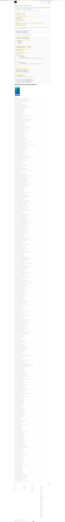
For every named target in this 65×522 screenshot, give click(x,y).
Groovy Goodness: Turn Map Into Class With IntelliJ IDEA (20, 176)
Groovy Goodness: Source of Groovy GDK (18, 397)
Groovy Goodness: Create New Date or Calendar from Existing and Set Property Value (23, 222)
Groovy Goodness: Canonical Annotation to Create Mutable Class (20, 273)
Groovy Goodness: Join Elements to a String (18, 435)
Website (15, 487)
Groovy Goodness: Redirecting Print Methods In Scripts (19, 158)
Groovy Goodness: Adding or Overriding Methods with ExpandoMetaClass (21, 366)
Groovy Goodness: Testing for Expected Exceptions (19, 395)
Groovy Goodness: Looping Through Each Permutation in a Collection (21, 362)
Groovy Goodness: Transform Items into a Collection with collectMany (21, 260)
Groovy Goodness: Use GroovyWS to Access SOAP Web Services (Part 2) (21, 301)
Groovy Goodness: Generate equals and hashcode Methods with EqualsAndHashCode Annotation (24, 282)
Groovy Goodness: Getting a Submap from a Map (19, 413)
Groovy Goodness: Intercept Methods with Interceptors (20, 387)
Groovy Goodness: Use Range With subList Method (19, 113)
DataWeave (41, 493)
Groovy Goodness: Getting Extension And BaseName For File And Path (21, 106)
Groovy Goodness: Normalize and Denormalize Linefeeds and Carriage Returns (22, 355)
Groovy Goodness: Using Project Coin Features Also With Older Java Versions (22, 238)
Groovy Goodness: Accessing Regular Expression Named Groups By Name (21, 107)
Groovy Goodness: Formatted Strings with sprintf (19, 374)
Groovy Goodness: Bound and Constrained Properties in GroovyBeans (21, 475)
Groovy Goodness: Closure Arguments (18, 386)
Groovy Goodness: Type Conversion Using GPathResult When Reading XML (21, 376)
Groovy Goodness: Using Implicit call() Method (19, 241)
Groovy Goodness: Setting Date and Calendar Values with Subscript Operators (22, 322)
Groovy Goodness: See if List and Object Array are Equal (20, 291)
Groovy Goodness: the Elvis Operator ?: (18, 478)
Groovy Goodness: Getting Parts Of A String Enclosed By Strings (20, 126)
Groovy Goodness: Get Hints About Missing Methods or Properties (21, 326)
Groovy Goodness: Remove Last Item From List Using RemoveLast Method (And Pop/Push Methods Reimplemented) (26, 145)
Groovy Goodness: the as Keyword (17, 458)
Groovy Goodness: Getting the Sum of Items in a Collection (20, 373)
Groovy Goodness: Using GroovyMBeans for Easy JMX (19, 445)
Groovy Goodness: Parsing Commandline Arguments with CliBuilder (21, 447)
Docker (40, 494)
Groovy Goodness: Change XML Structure (18, 271)
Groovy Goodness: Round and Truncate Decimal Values (20, 346)
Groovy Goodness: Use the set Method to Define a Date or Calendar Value (21, 321)
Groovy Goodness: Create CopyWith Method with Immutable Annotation (21, 220)
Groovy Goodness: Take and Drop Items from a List (19, 264)
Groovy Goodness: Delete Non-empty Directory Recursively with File (21, 375)
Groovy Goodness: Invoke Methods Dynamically (19, 344)
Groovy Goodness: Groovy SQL (17, 417)
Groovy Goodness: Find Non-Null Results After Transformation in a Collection (22, 251)
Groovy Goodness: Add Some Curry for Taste (18, 460)
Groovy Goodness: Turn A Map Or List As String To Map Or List (20, 166)
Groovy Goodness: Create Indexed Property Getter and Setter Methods (21, 311)
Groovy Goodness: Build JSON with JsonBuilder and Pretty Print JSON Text (21, 289)
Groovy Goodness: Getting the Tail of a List (18, 423)
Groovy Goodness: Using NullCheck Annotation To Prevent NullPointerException (22, 115)
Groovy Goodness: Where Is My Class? (18, 150)
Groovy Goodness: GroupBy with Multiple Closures (19, 262)
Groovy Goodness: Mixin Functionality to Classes (19, 436)
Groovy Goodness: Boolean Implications (18, 242)
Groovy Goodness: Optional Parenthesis (18, 418)
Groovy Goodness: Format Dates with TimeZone (19, 253)
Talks (46, 1)
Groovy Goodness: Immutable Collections (18, 414)
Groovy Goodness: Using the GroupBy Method (19, 457)
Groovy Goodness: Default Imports (17, 425)
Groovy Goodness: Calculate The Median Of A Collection (20, 117)
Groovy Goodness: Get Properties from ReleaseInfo (19, 367)
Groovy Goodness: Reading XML (17, 428)
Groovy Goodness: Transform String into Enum (19, 294)
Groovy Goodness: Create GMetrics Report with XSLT (19, 292)
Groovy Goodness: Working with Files (18, 469)
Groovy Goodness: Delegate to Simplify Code (18, 468)
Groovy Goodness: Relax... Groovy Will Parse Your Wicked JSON (20, 197)
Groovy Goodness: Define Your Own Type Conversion (19, 402)
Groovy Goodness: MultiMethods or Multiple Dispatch (19, 446)
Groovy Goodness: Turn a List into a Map (18, 353)
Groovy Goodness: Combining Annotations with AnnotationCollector (21, 230)
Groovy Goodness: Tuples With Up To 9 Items (18, 140)
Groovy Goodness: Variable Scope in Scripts (18, 406)
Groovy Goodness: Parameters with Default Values (19, 455)
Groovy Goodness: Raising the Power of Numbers (19, 398)
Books (44, 1)
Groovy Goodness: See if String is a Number (18, 336)
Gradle (40, 496)
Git (40, 495)
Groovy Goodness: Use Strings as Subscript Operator (19, 341)
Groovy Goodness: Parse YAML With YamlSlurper (19, 134)
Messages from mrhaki (16, 521)
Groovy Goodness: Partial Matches (17, 243)
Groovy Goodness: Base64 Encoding (18, 408)
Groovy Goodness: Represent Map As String (18, 167)
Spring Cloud (41, 516)
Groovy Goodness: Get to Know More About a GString (19, 313)
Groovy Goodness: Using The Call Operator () (18, 159)
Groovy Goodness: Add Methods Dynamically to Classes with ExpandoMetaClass (22, 393)
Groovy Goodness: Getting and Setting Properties (19, 415)
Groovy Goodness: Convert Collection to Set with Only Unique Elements (21, 280)
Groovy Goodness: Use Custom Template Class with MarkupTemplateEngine (22, 196)
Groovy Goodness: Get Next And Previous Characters (19, 109)
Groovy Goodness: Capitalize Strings (18, 325)
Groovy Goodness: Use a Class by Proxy (18, 310)
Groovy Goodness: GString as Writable (18, 212)
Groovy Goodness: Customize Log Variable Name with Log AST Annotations (21, 228)
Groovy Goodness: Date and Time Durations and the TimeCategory (21, 464)
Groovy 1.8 (18, 84)
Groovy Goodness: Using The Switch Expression (19, 125)
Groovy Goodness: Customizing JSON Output (18, 144)
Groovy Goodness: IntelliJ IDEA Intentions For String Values (20, 177)
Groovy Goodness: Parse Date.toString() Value (19, 250)
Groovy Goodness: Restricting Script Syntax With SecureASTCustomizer (21, 210)
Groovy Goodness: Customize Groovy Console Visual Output (20, 252)
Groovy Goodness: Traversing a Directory (18, 331)
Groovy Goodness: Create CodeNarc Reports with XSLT (19, 293)
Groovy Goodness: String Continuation (18, 299)
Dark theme (46, 3)
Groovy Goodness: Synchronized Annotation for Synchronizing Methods (21, 315)
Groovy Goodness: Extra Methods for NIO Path (19, 206)
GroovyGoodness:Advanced (28, 84)
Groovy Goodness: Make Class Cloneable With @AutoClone (20, 169)
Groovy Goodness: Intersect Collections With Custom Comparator (21, 148)
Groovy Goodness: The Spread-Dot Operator (18, 467)
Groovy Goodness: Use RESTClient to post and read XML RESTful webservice (22, 481)
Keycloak (41, 504)
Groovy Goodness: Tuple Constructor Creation (19, 283)
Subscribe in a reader (17, 520)
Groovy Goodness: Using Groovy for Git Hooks (19, 237)
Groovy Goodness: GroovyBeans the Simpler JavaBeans (20, 476)
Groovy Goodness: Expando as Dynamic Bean (19, 437)
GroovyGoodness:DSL (34, 84)
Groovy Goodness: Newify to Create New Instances (19, 439)
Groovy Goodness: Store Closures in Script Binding (19, 304)
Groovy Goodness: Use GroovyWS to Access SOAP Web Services (20, 302)
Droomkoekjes (24, 487)
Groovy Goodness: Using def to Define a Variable (19, 404)
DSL (40, 492)
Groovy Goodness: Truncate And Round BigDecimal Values (20, 147)
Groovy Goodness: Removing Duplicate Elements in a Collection (20, 356)
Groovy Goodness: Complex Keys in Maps (18, 405)
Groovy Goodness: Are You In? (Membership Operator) (19, 392)
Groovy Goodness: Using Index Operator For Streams (19, 108)
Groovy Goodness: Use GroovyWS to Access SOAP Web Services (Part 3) (21, 300)
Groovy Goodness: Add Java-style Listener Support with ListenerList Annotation (22, 272)
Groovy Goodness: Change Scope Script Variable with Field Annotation (21, 284)
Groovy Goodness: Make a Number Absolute (18, 351)
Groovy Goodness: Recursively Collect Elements (19, 357)
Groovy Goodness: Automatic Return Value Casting (19, 382)
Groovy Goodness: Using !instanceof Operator (19, 129)
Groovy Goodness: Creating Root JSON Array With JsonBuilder (20, 160)
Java (40, 503)
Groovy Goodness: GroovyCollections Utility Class (19, 434)
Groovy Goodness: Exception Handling (18, 454)
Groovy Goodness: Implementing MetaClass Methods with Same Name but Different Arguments (23, 364)
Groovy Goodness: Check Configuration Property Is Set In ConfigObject (21, 200)
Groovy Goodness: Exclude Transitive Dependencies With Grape (20, 178)
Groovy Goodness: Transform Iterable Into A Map (19, 114)
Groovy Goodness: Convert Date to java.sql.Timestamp (19, 303)
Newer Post (48, 483)
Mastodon (32, 487)
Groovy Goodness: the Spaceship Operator (18, 470)
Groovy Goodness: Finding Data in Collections (19, 429)
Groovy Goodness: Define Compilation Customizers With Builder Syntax (21, 209)
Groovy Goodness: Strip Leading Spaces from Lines (19, 323)
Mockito (41, 508)
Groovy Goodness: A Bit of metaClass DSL (18, 385)
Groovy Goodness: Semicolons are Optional (18, 377)
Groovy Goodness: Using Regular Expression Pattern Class (20, 444)
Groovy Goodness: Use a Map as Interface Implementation (20, 479)
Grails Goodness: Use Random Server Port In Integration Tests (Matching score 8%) (22, 101)
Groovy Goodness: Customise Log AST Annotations (19, 165)
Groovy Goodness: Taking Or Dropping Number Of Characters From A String (22, 127)
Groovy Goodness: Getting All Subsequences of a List (19, 361)
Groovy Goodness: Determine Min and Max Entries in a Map (20, 295)
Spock (40, 513)
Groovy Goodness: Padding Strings (17, 448)
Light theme (49, 3)
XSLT (40, 517)
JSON (40, 502)
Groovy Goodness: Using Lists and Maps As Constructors (20, 459)
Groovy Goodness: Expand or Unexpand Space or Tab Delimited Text (21, 324)
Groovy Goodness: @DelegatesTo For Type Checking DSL (20, 229)
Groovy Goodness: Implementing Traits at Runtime (19, 198)
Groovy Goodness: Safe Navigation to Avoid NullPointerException (20, 477)
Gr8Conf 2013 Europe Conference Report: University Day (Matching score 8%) (22, 100)
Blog (41, 1)
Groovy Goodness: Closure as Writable (18, 211)
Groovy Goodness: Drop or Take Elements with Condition (20, 240)
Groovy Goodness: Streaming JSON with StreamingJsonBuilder (20, 259)
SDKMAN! (41, 512)
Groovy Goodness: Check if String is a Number (19, 354)
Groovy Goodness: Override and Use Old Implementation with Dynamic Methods (22, 365)
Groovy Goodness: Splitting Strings (17, 407)
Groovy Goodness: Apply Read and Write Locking (19, 269)
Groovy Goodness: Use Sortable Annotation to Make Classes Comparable (21, 202)
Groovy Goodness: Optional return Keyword (18, 456)
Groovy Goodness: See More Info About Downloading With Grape (21, 179)
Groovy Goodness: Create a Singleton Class (18, 438)
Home (32, 483)
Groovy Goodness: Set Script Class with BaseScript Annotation (20, 217)
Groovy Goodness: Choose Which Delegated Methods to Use (20, 221)
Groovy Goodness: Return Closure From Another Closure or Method (21, 239)
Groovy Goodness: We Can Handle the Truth (18, 363)
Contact (32, 492)
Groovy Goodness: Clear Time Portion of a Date (19, 314)
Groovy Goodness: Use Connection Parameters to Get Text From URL (21, 258)
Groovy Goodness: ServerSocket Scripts (18, 383)
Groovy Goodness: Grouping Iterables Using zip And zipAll (20, 105)
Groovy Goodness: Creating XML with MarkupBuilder (19, 433)
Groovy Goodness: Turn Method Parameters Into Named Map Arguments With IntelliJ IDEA (23, 175)
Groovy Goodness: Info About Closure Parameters (19, 372)
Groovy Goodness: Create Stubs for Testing (18, 345)
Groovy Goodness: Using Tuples (17, 118)
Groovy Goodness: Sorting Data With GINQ (18, 116)
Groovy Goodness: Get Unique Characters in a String (19, 281)
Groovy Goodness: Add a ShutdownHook (18, 352)
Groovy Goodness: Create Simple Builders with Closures (20, 248)
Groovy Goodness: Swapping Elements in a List (19, 187)
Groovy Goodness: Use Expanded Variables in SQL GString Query (21, 138)
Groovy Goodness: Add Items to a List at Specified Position (20, 279)
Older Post (16, 483)
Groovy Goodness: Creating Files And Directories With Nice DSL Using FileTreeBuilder (22, 170)
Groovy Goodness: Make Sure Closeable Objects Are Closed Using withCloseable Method (23, 157)
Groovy (15, 84)
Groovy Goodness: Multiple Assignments (18, 465)
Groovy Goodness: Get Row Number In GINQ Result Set (20, 124)
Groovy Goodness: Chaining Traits (17, 199)
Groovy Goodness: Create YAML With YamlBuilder (19, 135)
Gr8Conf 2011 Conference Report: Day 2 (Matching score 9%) (20, 99)
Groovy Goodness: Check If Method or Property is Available (20, 424)
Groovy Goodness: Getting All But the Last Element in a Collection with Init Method (22, 192)
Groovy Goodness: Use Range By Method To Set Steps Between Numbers (21, 155)
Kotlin (40, 505)
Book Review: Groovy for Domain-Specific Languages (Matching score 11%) (21, 98)
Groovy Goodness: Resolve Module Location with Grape (20, 305)
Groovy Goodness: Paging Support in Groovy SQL (19, 274)
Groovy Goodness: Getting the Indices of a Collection (19, 190)
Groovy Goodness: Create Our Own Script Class (19, 249)
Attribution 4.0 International (29, 521)
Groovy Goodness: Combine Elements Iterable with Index (20, 186)
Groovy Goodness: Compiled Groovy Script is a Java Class (20, 388)
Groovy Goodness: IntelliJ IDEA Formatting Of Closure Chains (20, 168)
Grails (40, 497)
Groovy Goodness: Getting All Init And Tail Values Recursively (20, 146)
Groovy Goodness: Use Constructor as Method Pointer (19, 188)
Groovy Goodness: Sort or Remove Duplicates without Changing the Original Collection (23, 263)
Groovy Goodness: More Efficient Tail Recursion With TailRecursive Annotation (22, 207)
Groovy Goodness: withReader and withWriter (19, 403)
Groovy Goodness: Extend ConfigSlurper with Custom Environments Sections (22, 201)
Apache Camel (41, 487)
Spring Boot (41, 515)
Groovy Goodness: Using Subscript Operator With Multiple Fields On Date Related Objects (23, 119)
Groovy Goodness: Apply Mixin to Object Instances (19, 231)
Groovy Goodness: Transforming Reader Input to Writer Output (20, 268)
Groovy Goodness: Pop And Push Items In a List (19, 191)
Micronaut (41, 507)
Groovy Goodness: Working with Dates (18, 466)
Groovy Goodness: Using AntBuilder (18, 427)
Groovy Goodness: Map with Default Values (18, 312)
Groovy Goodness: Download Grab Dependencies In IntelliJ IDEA (20, 156)
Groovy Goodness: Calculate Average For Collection (19, 136)
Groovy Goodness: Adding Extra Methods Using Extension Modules (21, 232)
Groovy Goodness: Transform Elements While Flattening (20, 137)
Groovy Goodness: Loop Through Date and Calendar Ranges (20, 223)
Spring (40, 514)
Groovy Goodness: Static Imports (17, 419)
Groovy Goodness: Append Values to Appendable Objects (20, 233)
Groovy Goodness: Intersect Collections (18, 343)
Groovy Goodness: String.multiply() (17, 480)
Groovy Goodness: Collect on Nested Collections (19, 261)
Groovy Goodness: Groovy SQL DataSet (18, 416)
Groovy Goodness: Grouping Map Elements (18, 426)
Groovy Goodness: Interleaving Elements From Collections (20, 104)
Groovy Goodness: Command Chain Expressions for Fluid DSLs (23, 5)
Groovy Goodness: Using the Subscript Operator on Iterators (20, 330)
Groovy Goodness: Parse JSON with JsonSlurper (19, 290)
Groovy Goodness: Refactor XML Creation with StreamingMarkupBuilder (21, 333)
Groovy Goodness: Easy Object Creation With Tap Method (20, 149)
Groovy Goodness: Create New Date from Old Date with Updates (20, 320)
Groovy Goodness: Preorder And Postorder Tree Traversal (20, 139)
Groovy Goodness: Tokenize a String (18, 335)
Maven (40, 506)
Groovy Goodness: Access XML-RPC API (18, 189)
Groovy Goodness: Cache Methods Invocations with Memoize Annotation (21, 218)
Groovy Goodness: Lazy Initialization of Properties (19, 450)
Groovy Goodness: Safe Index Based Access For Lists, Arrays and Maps (21, 130)
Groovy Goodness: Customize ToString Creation (19, 208)
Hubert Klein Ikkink (21, 521)
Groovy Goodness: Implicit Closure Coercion (18, 219)
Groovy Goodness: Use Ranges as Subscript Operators (19, 342)
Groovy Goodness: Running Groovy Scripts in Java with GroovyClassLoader (21, 396)
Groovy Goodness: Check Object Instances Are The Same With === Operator (22, 128)
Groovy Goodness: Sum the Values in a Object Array (19, 334)
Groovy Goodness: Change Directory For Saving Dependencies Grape (21, 180)
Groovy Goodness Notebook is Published (18, 227)
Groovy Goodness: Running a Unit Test (18, 394)
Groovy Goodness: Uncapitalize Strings (18, 161)
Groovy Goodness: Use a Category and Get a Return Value (20, 384)
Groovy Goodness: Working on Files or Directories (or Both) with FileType (21, 332)
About (49, 1)
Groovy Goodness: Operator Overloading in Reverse (19, 181)
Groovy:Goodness (22, 84)
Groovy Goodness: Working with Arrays (18, 449)
